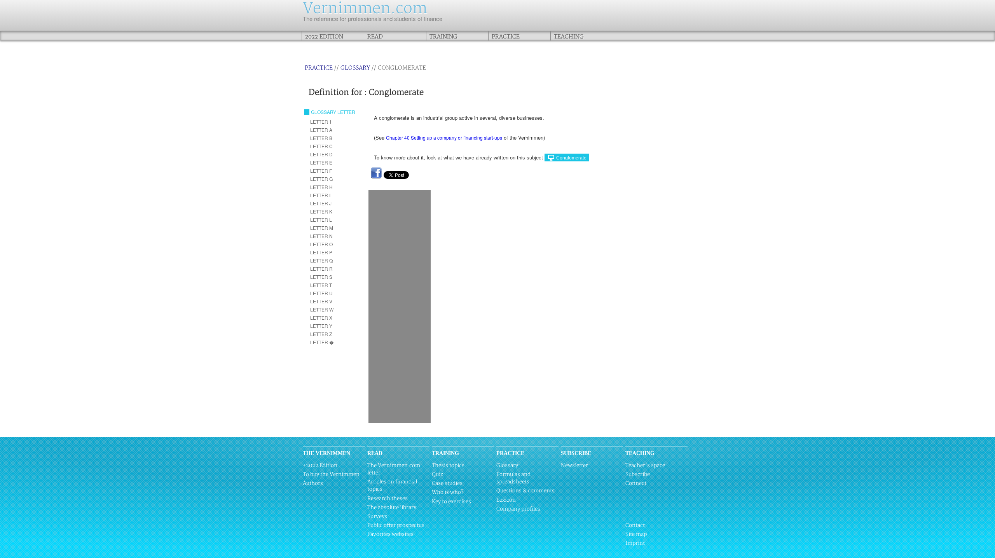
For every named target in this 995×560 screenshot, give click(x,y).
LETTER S (321, 276)
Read (375, 36)
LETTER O (321, 244)
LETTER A (321, 129)
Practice (506, 36)
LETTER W (321, 309)
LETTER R (321, 268)
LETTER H (321, 187)
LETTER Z (321, 334)
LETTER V (321, 301)
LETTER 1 (321, 121)
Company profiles (518, 509)
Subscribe (637, 474)
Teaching (569, 36)
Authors (313, 483)
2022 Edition (324, 36)
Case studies (447, 483)
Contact (635, 525)
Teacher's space (645, 465)
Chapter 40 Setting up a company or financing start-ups (444, 137)
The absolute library (391, 507)
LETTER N (321, 236)
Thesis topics (448, 465)
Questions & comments (525, 491)
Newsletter (574, 465)
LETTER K (321, 211)
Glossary (355, 68)
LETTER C (321, 146)
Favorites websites (390, 534)
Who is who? (447, 492)
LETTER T (321, 285)
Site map (636, 534)
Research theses (387, 498)
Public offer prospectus (395, 525)
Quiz (437, 474)
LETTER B (321, 138)
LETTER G (321, 178)
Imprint (635, 543)
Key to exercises (451, 502)
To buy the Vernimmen (331, 474)
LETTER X (321, 317)
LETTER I (320, 195)
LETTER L (321, 219)
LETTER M (321, 227)
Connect (635, 483)
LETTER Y (321, 325)
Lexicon (506, 500)
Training (443, 36)
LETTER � (322, 342)
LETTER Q (321, 260)
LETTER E (321, 162)
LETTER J (321, 203)
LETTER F (321, 170)
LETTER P (321, 252)
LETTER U (321, 293)
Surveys (377, 516)
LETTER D (321, 154)
